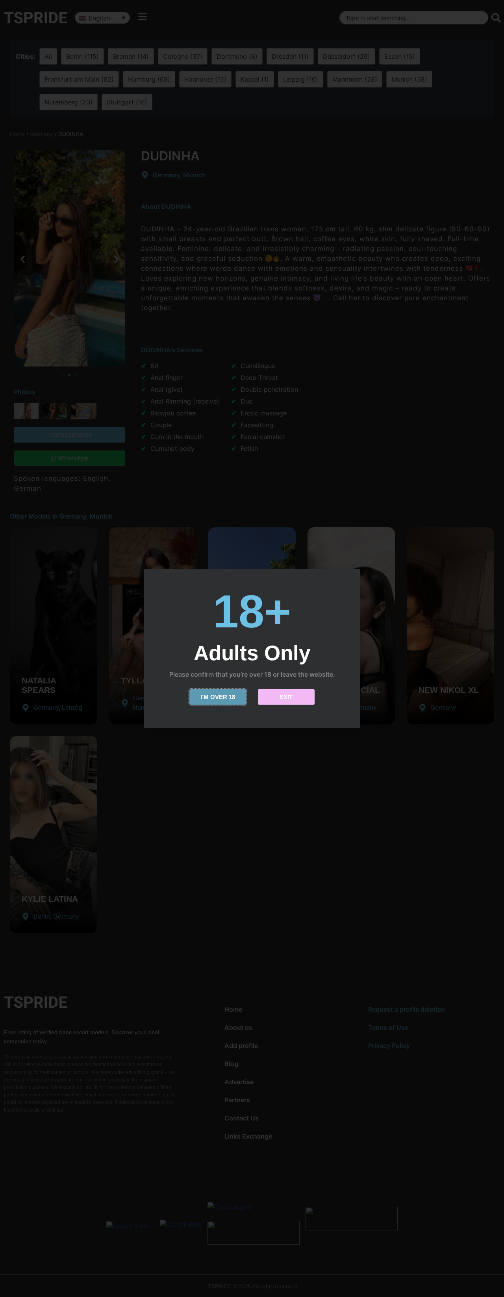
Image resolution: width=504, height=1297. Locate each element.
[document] (252, 648)
